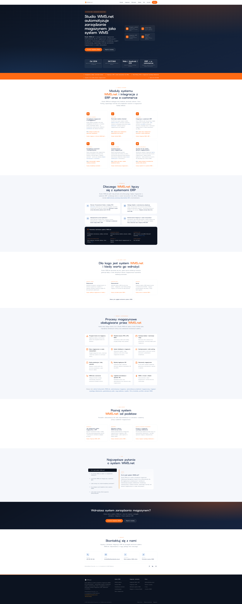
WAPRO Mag (142, 235)
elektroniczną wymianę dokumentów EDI (118, 198)
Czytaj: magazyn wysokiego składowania (145, 438)
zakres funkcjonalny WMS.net (101, 389)
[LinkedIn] (152, 566)
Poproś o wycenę (109, 49)
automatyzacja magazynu (118, 389)
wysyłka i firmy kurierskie (131, 391)
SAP (151, 122)
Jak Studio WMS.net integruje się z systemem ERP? (101, 479)
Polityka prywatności (148, 602)
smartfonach (89, 128)
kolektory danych (115, 122)
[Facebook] (149, 566)
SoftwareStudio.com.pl (149, 582)
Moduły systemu (118, 582)
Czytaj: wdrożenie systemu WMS (119, 438)
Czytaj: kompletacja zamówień (94, 165)
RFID (92, 242)
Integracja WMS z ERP (135, 582)
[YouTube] (156, 566)
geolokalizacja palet (109, 391)
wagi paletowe (119, 391)
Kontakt (148, 2)
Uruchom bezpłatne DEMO (93, 49)
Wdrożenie (133, 2)
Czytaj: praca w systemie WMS (143, 292)
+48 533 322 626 (88, 596)
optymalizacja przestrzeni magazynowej (138, 389)
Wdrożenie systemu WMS (135, 586)
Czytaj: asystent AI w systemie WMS (145, 165)
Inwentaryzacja (118, 589)
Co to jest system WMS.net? (97, 470)
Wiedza (139, 2)
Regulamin (155, 602)
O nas (146, 586)
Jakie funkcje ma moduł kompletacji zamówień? (101, 483)
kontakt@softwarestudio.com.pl (91, 594)
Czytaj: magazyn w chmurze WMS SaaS (96, 136)
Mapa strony (139, 602)
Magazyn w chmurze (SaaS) (136, 589)
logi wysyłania (133, 221)
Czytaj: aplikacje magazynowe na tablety (96, 292)
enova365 (143, 124)
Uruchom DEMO (148, 589)
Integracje (127, 2)
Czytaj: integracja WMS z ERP (143, 136)
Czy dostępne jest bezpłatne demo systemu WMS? (100, 487)
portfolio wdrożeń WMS (145, 391)
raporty (153, 152)
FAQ (144, 2)
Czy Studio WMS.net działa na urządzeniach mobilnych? (101, 474)
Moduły (121, 2)
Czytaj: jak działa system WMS (118, 292)
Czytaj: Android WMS (116, 136)
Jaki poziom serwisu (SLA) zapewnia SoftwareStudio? (99, 492)
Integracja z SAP (133, 584)
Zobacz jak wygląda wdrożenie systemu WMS (121, 299)
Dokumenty (92, 206)
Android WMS (118, 584)
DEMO (154, 2)
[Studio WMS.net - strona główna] (89, 2)
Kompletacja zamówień (120, 586)
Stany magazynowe (119, 591)
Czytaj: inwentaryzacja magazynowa (120, 165)
